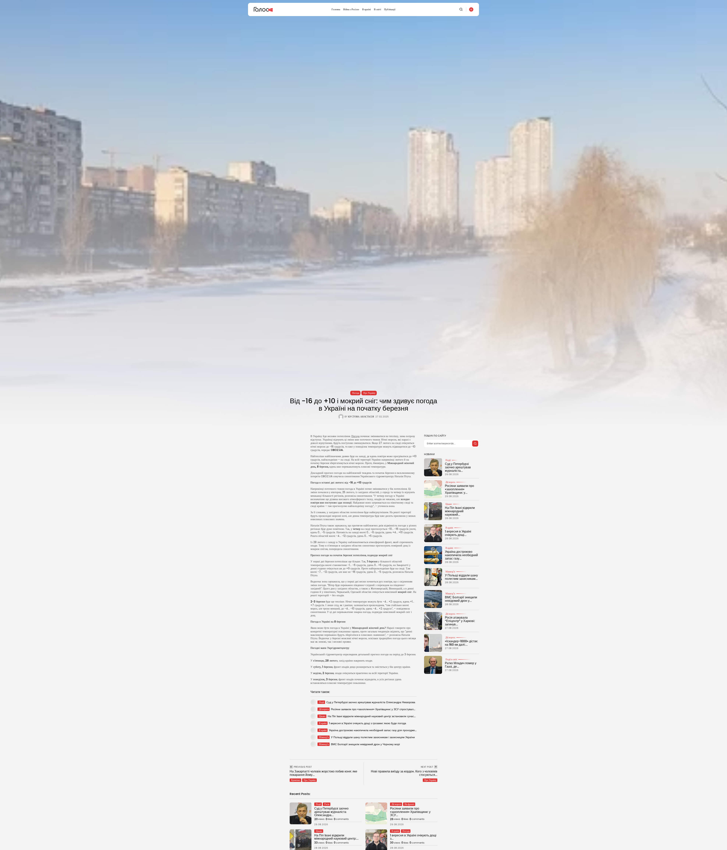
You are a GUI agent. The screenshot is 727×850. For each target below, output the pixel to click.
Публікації (389, 9)
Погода (355, 393)
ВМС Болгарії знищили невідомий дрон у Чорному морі (365, 744)
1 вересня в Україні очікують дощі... (458, 533)
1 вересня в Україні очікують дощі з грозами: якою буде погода (367, 723)
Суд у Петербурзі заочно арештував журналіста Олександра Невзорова (370, 702)
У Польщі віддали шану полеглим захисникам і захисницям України (373, 737)
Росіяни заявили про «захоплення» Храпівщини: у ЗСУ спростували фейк (376, 709)
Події (448, 460)
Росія (326, 804)
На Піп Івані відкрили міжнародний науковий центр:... (336, 837)
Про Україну (369, 393)
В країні (366, 9)
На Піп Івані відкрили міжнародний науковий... (460, 511)
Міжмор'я (450, 572)
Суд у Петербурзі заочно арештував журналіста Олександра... (331, 811)
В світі (377, 9)
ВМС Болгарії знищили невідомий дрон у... (461, 599)
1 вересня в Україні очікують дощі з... (413, 837)
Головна (336, 9)
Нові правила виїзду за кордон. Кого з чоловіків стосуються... (404, 773)
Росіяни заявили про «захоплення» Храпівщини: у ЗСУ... (410, 811)
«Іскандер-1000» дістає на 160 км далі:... (461, 643)
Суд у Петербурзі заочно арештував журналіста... (458, 467)
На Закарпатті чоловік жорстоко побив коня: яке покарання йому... (323, 773)
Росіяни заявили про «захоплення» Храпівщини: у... (459, 489)
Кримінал (295, 780)
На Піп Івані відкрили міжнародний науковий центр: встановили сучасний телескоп (379, 716)
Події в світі (451, 659)
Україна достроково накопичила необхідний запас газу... (461, 555)
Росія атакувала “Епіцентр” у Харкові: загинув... (460, 620)
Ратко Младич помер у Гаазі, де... (460, 665)
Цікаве (448, 504)
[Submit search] (475, 444)
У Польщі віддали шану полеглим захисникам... (461, 577)
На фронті (409, 804)
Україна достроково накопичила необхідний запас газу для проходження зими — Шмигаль (385, 730)
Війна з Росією (351, 9)
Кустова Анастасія (361, 417)
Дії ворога (450, 482)
